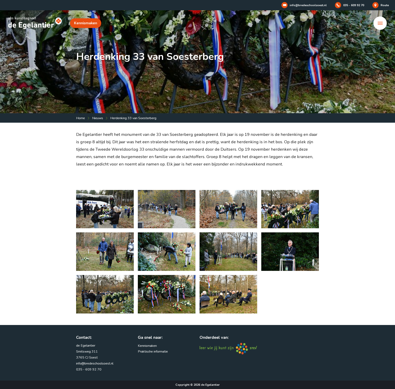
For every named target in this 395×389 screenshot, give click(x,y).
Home (80, 118)
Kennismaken (85, 23)
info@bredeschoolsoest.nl (94, 363)
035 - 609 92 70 (88, 369)
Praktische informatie (153, 351)
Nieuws (97, 118)
